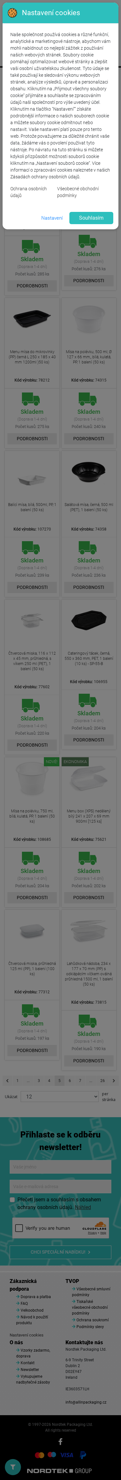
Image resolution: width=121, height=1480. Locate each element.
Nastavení (52, 218)
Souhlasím (91, 218)
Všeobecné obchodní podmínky (78, 192)
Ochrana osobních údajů (28, 192)
